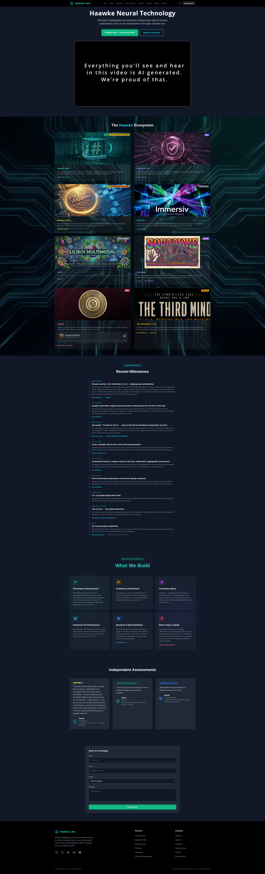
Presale (152, 333)
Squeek (149, 3)
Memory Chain (130, 3)
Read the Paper (62, 229)
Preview (60, 279)
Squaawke (139, 852)
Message (92, 787)
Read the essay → (98, 436)
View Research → (122, 642)
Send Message (132, 807)
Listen (139, 281)
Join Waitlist (141, 229)
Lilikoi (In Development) (143, 856)
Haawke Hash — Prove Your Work (120, 32)
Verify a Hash (141, 177)
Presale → (108, 397)
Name (91, 756)
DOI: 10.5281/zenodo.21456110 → (118, 436)
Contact (164, 3)
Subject (91, 777)
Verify (111, 3)
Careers (178, 840)
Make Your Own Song (64, 345)
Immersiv (141, 3)
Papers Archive (180, 848)
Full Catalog (149, 281)
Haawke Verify (140, 840)
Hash (105, 3)
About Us (178, 836)
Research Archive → (99, 535)
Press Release (142, 333)
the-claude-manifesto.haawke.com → (105, 518)
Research (119, 3)
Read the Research (151, 33)
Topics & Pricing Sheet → (168, 645)
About (157, 3)
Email (90, 766)
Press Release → (98, 397)
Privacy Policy (180, 856)
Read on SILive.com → (100, 453)
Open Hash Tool (63, 177)
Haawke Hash (189, 3)
